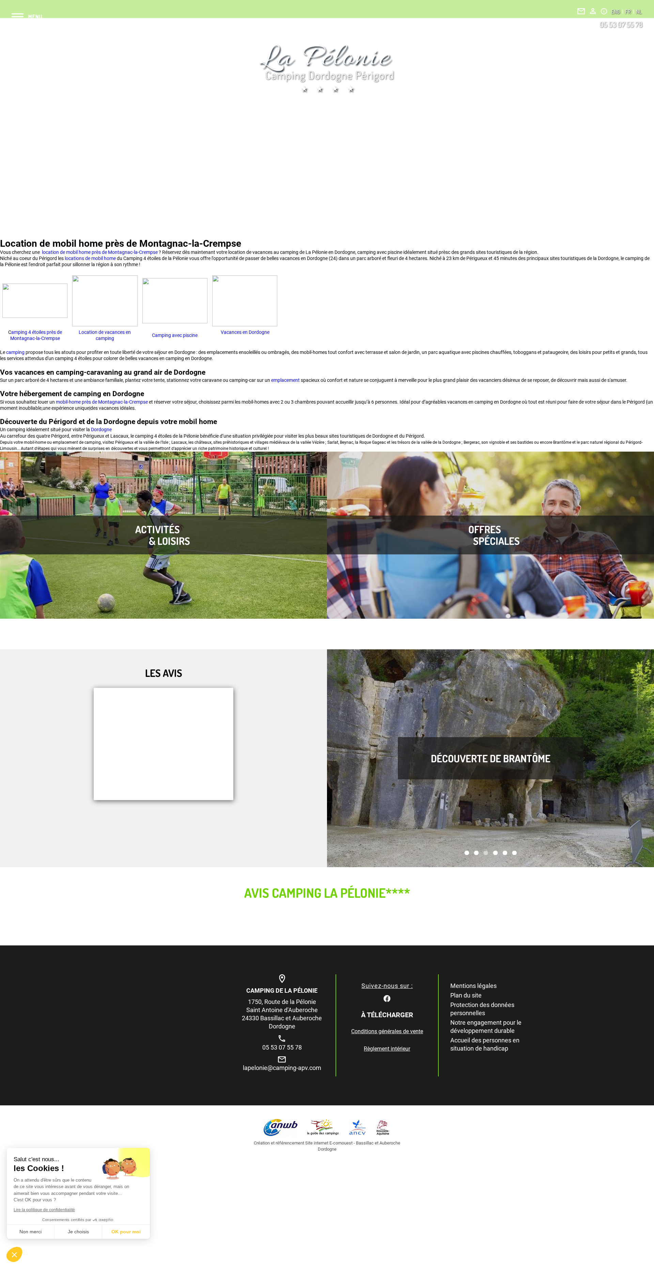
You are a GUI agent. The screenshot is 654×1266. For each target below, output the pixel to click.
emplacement (286, 380)
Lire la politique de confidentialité (44, 1209)
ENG (616, 11)
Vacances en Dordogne (244, 332)
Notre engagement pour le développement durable (485, 1026)
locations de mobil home (90, 258)
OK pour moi (126, 1231)
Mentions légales (473, 985)
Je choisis (78, 1231)
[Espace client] (593, 11)
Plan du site (466, 995)
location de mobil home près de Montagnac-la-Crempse (99, 252)
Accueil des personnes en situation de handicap (484, 1044)
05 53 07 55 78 (621, 24)
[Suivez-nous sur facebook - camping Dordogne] (387, 998)
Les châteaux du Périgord (491, 758)
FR (628, 11)
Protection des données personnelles (482, 1009)
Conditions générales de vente (387, 1031)
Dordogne (101, 429)
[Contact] (581, 11)
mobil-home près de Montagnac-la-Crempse (102, 402)
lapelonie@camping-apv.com (282, 1067)
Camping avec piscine (175, 335)
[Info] (604, 11)
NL (638, 11)
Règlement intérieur (387, 1048)
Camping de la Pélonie (281, 990)
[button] (14, 1254)
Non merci (30, 1231)
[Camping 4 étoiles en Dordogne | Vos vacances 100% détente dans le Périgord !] (327, 68)
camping (16, 352)
